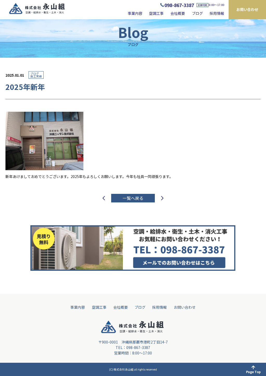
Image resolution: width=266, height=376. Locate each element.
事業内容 (135, 13)
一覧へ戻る (133, 198)
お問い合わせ (247, 9)
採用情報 (217, 13)
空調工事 (156, 13)
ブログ (197, 13)
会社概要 (177, 13)
